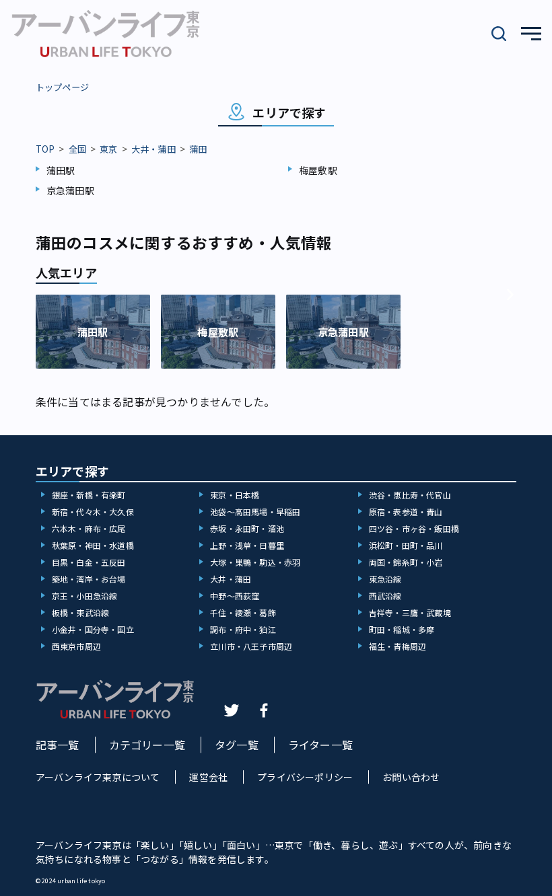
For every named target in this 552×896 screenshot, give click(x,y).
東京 (108, 149)
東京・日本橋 (234, 494)
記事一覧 (57, 745)
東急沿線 (385, 579)
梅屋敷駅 (318, 170)
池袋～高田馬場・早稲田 (255, 511)
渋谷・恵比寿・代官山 (410, 494)
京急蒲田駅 (70, 190)
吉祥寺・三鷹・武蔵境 (410, 612)
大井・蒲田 (153, 149)
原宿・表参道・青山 (406, 511)
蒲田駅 (60, 170)
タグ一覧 (236, 745)
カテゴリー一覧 (147, 745)
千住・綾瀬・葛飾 (243, 612)
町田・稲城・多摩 (402, 629)
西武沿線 (385, 595)
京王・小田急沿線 (85, 595)
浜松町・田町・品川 (406, 545)
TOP (45, 149)
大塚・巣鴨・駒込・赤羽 (255, 562)
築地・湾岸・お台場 (89, 579)
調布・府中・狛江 (243, 629)
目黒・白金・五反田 (89, 562)
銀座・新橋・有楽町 (89, 494)
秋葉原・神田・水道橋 (93, 545)
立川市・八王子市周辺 (251, 646)
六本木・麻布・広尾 (89, 528)
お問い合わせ (411, 777)
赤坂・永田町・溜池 (247, 528)
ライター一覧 (320, 745)
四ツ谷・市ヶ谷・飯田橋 (414, 528)
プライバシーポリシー (305, 777)
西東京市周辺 (76, 646)
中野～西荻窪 (234, 595)
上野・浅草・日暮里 (247, 545)
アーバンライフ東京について (98, 777)
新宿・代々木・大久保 (93, 511)
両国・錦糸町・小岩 (406, 562)
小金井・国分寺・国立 (93, 629)
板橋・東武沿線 (80, 612)
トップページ (62, 87)
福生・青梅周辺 (397, 646)
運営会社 (208, 777)
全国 (77, 149)
